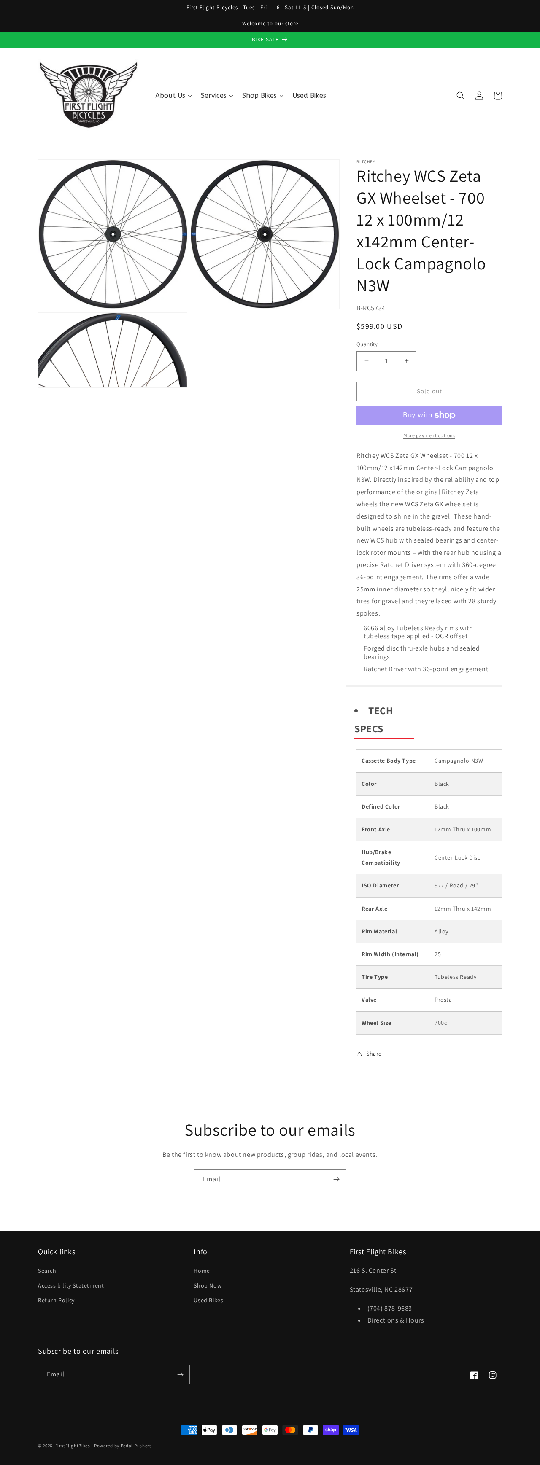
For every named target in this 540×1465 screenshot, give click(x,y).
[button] (460, 95)
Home (202, 1270)
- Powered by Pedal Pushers (122, 1446)
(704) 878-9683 (389, 1308)
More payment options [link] (429, 435)
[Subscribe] (336, 1179)
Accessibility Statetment (71, 1285)
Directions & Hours (395, 1320)
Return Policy (56, 1300)
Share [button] (374, 1053)
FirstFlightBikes (72, 1446)
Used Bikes (208, 1300)
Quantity (367, 344)
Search (47, 1270)
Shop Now (207, 1285)
